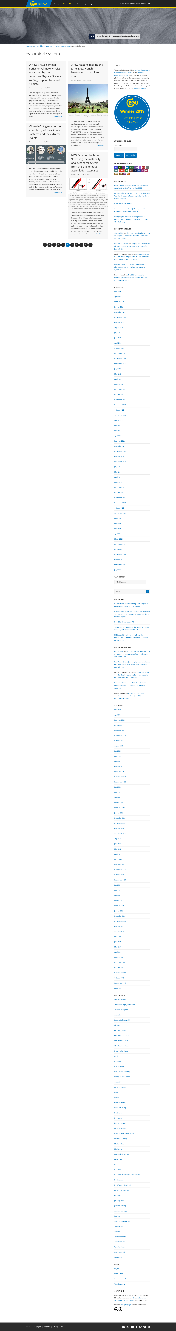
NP (135, 171)
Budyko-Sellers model (122, 1020)
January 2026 (118, 307)
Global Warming (120, 1108)
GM (116, 171)
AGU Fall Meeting (120, 999)
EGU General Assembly (122, 1071)
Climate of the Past (121, 1041)
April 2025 (117, 343)
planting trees (119, 1200)
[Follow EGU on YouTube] (132, 1327)
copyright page (125, 1304)
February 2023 (119, 389)
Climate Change (119, 1030)
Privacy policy (58, 1327)
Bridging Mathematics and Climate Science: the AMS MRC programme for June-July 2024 (132, 246)
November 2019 (120, 554)
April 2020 (117, 534)
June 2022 (117, 425)
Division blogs (68, 4)
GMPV (121, 171)
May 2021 (117, 472)
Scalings (117, 1216)
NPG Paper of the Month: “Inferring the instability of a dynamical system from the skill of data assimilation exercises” (86, 162)
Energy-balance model (122, 1077)
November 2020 (120, 503)
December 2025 (119, 312)
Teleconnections (120, 1237)
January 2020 (118, 549)
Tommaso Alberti (34, 88)
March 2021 (118, 482)
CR (127, 168)
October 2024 (119, 348)
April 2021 (117, 477)
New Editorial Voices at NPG (124, 204)
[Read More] (58, 116)
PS (142, 171)
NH (130, 171)
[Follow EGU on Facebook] (136, 1327)
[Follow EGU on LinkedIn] (123, 1327)
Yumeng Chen (75, 174)
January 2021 (118, 492)
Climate (117, 1025)
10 (86, 245)
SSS (120, 174)
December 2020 (119, 498)
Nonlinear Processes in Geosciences (58, 46)
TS (128, 174)
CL (124, 168)
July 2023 (117, 369)
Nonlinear (117, 1169)
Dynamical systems (121, 1051)
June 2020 (117, 523)
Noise (116, 1164)
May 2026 (117, 291)
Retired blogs (81, 4)
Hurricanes (118, 1118)
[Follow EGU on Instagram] (128, 1327)
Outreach (117, 1195)
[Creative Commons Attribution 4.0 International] (116, 1310)
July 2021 (117, 467)
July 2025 (117, 333)
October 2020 (119, 508)
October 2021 (119, 456)
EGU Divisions (119, 1066)
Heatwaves (118, 1113)
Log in (116, 1268)
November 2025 (120, 317)
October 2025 (119, 322)
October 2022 (119, 410)
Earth (116, 1056)
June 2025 (117, 338)
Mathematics (119, 1144)
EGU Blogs (29, 46)
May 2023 (117, 374)
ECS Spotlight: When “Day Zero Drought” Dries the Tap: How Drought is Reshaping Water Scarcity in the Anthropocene (132, 195)
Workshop (118, 1257)
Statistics (117, 1231)
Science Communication (122, 1221)
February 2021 (119, 487)
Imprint (47, 1327)
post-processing (120, 1206)
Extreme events (119, 1087)
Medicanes (118, 1149)
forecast (117, 1097)
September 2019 (120, 565)
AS (116, 168)
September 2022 (120, 415)
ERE (131, 168)
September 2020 (120, 513)
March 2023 (118, 384)
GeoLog (56, 4)
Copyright (37, 1327)
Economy (117, 1061)
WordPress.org (119, 1284)
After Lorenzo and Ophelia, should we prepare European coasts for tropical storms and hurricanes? (132, 235)
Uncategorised (119, 1252)
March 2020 (118, 539)
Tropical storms (119, 1242)
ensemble (117, 1082)
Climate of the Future (121, 1035)
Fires (116, 1092)
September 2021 (120, 461)
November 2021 (120, 451)
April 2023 (117, 379)
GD (143, 168)
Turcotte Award (119, 1247)
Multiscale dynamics (121, 1154)
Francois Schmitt (120, 264)
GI (147, 168)
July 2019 (117, 570)
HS (127, 171)
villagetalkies (118, 233)
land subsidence (120, 1123)
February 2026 (119, 302)
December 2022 (119, 400)
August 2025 (118, 327)
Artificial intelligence (121, 1010)
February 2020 (119, 544)
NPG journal (118, 1180)
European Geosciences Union (140, 4)
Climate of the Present (122, 1046)
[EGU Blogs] (39, 7)
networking (118, 1159)
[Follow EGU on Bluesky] (144, 1327)
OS (139, 171)
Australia (117, 1015)
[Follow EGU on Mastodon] (140, 1327)
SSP (116, 174)
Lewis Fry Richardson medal (124, 1133)
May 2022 (117, 431)
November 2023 (120, 358)
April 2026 (117, 296)
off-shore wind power (122, 1190)
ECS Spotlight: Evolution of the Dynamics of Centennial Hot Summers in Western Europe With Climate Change (132, 219)
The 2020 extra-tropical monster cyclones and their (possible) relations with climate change (131, 277)
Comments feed (120, 1279)
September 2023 (120, 364)
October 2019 (119, 559)
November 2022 (120, 405)
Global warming (119, 1102)
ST (125, 174)
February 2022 (119, 441)
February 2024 (119, 353)
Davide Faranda (76, 80)
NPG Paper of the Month (123, 1185)
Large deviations (120, 1128)
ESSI (136, 168)
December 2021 (119, 446)
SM (146, 171)
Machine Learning (120, 1139)
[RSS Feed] (149, 1327)
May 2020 (117, 529)
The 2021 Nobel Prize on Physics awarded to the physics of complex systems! (130, 267)
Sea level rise (118, 1226)
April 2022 (117, 436)
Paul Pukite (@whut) (121, 243)
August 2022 (118, 420)
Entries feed (118, 1274)
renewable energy (120, 1211)
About (28, 1327)
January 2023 (118, 394)
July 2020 (117, 518)
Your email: (118, 145)
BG (120, 168)
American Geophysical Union (124, 1004)
